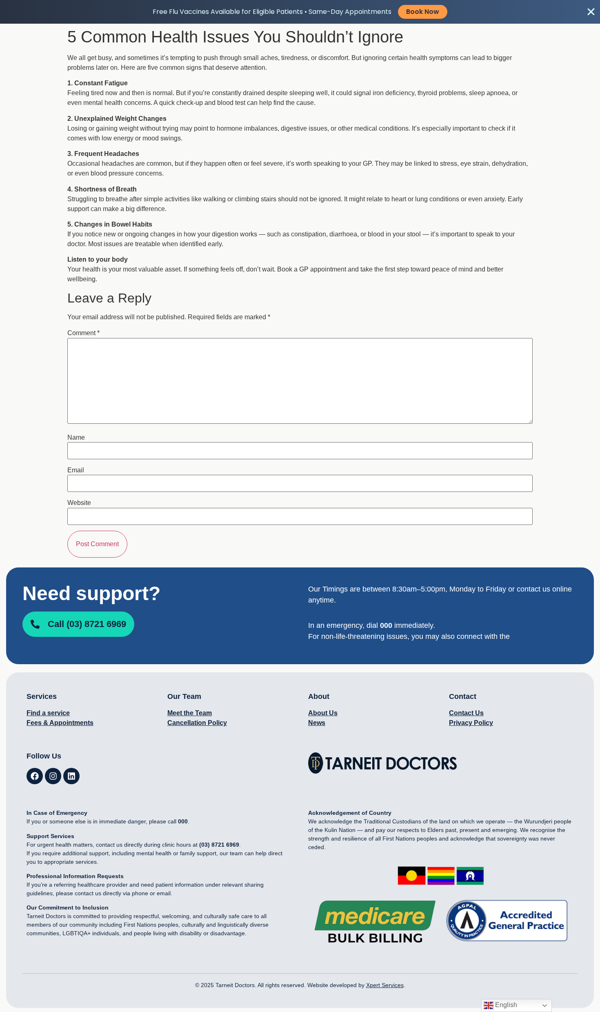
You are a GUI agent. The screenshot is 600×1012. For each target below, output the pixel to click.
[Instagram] (53, 776)
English (505, 1004)
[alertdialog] (300, 12)
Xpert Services (385, 985)
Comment (83, 333)
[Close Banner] (591, 12)
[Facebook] (35, 776)
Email (75, 470)
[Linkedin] (71, 776)
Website (79, 503)
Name (76, 437)
